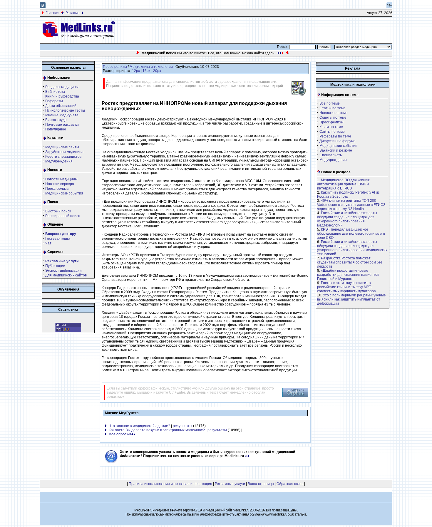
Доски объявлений (60, 106)
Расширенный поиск (62, 216)
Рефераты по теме (335, 136)
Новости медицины (61, 179)
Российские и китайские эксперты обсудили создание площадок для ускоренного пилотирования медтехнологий (347, 219)
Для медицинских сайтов (66, 275)
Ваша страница (261, 484)
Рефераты (54, 101)
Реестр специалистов (63, 157)
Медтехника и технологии (151, 67)
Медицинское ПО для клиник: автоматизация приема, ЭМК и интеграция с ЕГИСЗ (343, 184)
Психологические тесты (65, 110)
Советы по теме (332, 117)
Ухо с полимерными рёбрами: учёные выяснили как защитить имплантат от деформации (351, 299)
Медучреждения (59, 161)
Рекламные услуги (230, 484)
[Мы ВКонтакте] (43, 7)
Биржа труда (56, 120)
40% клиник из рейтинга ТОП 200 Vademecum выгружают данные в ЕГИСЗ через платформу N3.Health (351, 205)
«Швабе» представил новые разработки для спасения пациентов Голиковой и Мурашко (348, 274)
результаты (182, 426)
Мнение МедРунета (61, 115)
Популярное (55, 129)
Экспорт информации (63, 270)
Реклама (73, 13)
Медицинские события (64, 193)
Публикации (55, 266)
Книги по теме (331, 127)
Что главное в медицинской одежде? (139, 426)
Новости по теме (333, 113)
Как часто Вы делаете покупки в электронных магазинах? (157, 430)
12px (136, 71)
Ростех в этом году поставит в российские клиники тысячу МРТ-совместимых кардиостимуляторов (346, 287)
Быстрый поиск (58, 211)
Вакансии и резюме (335, 150)
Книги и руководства (62, 96)
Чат (48, 243)
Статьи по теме (332, 108)
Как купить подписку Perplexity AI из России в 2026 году (348, 194)
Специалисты (331, 155)
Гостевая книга (57, 238)
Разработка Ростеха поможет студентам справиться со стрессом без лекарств (350, 262)
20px (157, 71)
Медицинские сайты (62, 147)
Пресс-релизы (57, 189)
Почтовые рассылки (62, 124)
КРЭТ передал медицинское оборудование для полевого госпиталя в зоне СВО (351, 233)
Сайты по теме (332, 132)
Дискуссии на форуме (337, 141)
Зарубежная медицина (64, 152)
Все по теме (329, 103)
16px (146, 71)
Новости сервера (59, 184)
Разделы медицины (61, 87)
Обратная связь (290, 484)
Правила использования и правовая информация (170, 484)
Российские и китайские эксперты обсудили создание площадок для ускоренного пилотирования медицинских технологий (352, 248)
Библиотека (55, 92)
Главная (52, 13)
